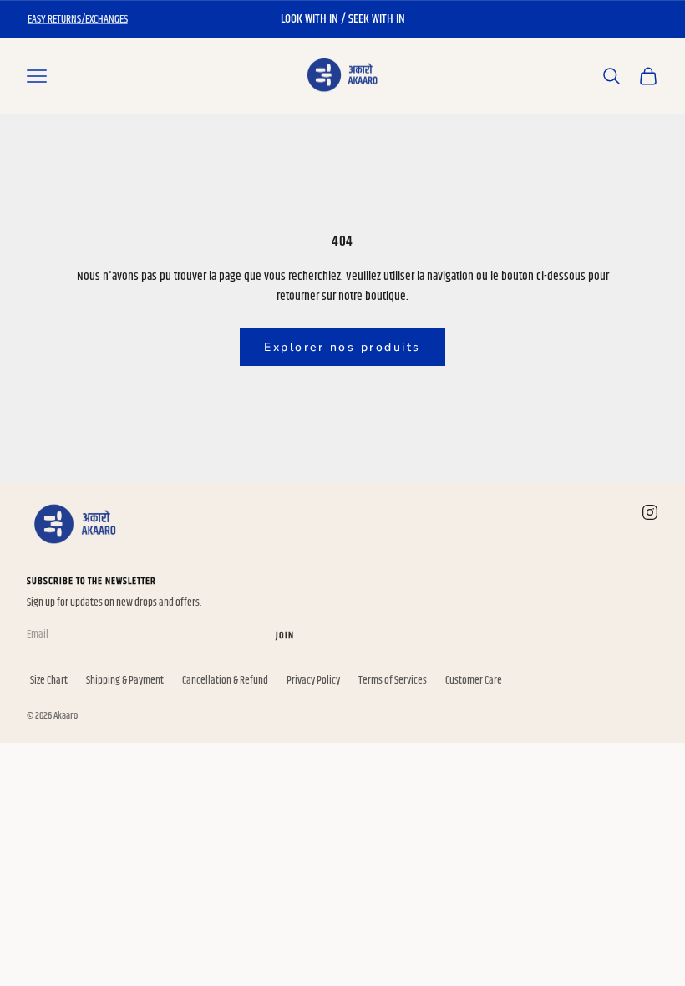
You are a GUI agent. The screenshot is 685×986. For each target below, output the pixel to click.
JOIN (285, 635)
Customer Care (473, 680)
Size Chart (49, 680)
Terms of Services (392, 680)
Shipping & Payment (125, 680)
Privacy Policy (313, 680)
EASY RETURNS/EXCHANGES (78, 19)
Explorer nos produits (342, 347)
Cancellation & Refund (225, 680)
